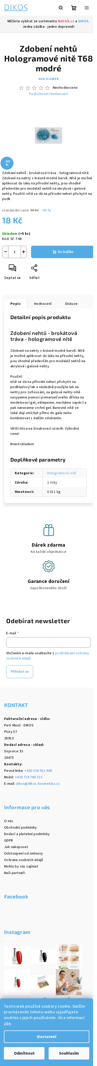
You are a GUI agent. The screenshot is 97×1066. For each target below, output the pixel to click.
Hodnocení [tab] (43, 303)
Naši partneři (14, 873)
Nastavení (46, 1037)
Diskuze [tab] (71, 303)
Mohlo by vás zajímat (21, 866)
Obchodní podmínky (20, 827)
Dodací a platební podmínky (27, 834)
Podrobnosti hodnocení (48, 94)
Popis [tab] (15, 303)
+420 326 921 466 (38, 770)
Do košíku (65, 252)
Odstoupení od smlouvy (23, 853)
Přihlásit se (20, 671)
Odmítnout (24, 1053)
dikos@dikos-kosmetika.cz (38, 783)
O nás (8, 821)
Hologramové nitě (61, 473)
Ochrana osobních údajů (23, 860)
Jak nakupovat (16, 847)
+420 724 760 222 (28, 777)
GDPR (8, 840)
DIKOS (83, 21)
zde (7, 1023)
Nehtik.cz (66, 21)
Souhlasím (69, 1053)
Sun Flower (49, 79)
